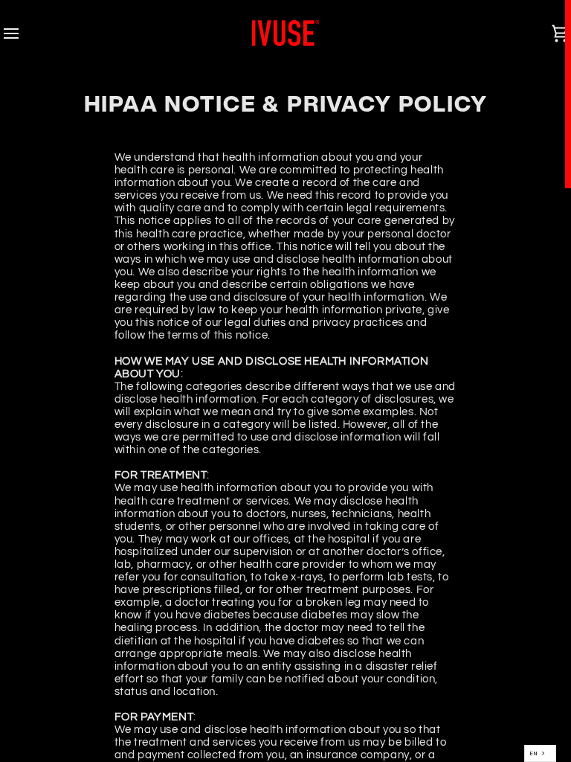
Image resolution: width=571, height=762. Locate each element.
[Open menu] (24, 33)
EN (533, 753)
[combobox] (540, 753)
